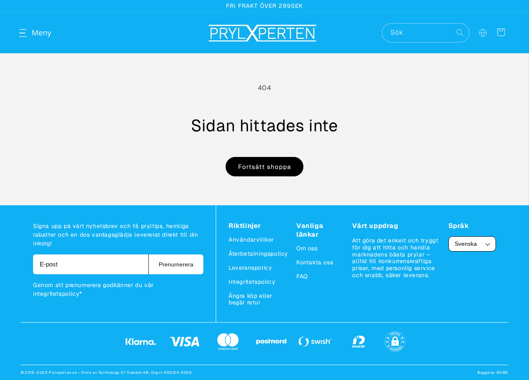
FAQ (302, 276)
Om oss (307, 248)
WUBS (502, 372)
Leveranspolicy (250, 267)
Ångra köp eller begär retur (250, 299)
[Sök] (460, 33)
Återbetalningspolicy (258, 253)
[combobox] (425, 33)
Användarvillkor (251, 239)
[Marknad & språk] (483, 33)
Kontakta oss (314, 262)
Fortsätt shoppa (264, 167)
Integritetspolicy (252, 281)
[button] (30, 33)
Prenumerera (176, 264)
